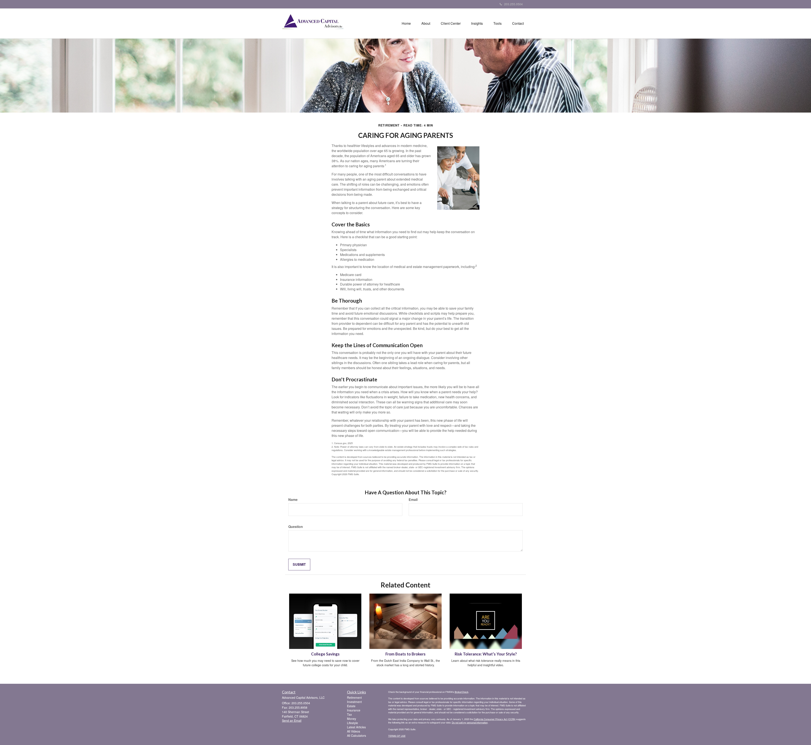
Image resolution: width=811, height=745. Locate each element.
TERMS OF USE (397, 735)
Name (293, 499)
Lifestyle (352, 723)
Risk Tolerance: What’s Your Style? (486, 654)
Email (413, 499)
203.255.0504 (513, 4)
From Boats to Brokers (405, 654)
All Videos (353, 731)
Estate (351, 706)
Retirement (354, 697)
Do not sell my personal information (470, 722)
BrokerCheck (461, 691)
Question (295, 526)
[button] (425, 23)
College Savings (325, 654)
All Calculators (356, 735)
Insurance (353, 710)
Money (351, 718)
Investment (354, 702)
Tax (349, 714)
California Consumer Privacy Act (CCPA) (495, 719)
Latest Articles (356, 727)
